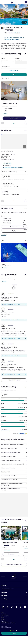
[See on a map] (14, 141)
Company (3, 585)
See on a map (7, 549)
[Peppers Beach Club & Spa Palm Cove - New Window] (11, 533)
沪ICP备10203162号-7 (6, 627)
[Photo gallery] (14, 14)
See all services (14, 226)
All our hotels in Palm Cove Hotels (14, 564)
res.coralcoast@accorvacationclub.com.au (13, 167)
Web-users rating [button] (8, 387)
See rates (14, 633)
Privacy (2, 617)
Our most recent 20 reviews (14, 380)
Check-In (4, 59)
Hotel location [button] (7, 130)
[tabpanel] (14, 102)
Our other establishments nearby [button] (12, 521)
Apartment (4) (5, 78)
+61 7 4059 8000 (7, 163)
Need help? (4, 599)
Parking (14, 231)
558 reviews (17, 32)
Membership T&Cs (5, 615)
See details (4, 267)
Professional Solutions (7, 589)
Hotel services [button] (7, 208)
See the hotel (11, 554)
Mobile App (4, 595)
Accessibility (3, 235)
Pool (3, 240)
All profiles (4, 395)
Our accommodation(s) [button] (11, 54)
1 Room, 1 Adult (5, 66)
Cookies (2, 619)
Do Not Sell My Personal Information (8, 622)
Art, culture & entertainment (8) (9, 171)
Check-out (18, 59)
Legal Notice (3, 621)
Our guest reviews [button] (9, 275)
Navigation (4, 592)
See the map (15, 39)
